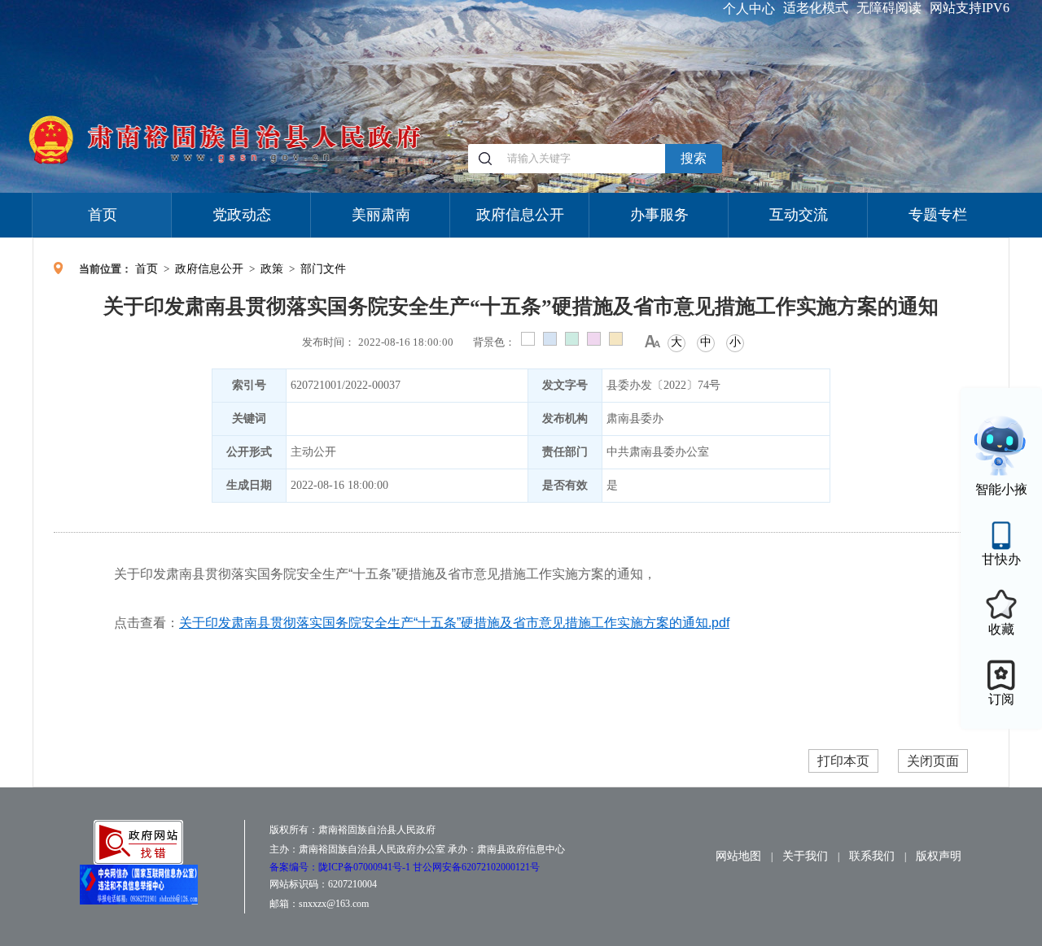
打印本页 (843, 761)
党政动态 (241, 215)
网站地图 (738, 856)
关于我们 (805, 856)
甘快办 (1001, 559)
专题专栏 (937, 215)
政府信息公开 (520, 215)
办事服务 (659, 215)
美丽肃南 (381, 215)
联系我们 (872, 856)
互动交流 (798, 215)
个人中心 (749, 8)
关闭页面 (933, 761)
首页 (102, 215)
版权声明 (938, 856)
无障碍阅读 (889, 8)
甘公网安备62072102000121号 (476, 867)
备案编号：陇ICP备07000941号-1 (341, 867)
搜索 (694, 158)
